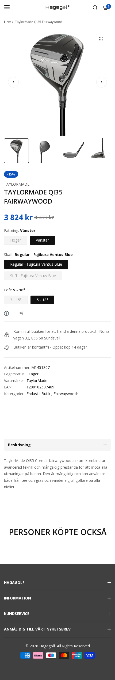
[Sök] (95, 7)
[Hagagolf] (57, 7)
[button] (101, 82)
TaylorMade (16, 184)
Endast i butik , (39, 393)
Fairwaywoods (66, 393)
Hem (7, 22)
